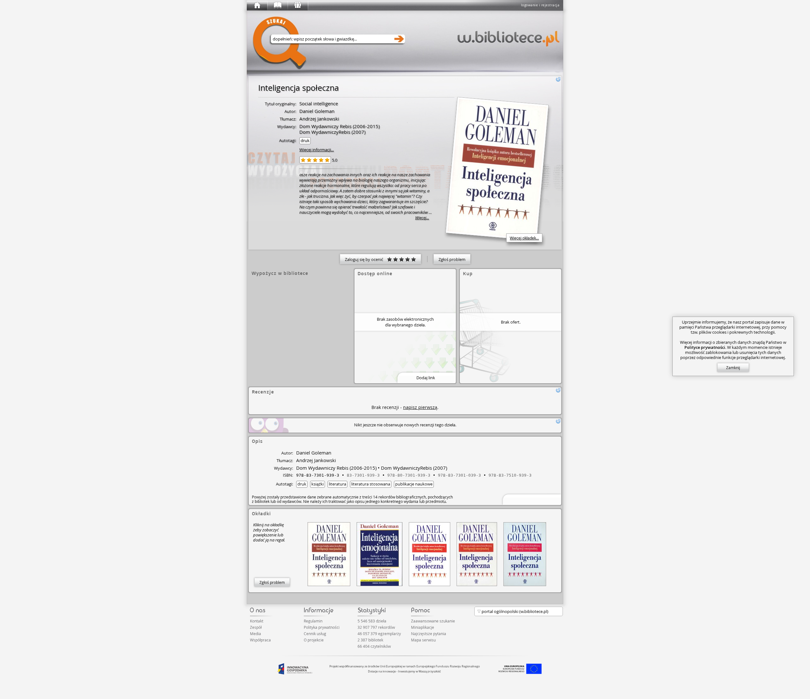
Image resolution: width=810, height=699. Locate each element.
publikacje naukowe (414, 484)
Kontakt (256, 620)
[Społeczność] (297, 5)
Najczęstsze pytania (428, 633)
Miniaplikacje (422, 627)
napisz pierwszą (420, 407)
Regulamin (313, 620)
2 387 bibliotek (370, 639)
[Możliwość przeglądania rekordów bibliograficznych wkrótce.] (531, 499)
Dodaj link (425, 377)
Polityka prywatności (322, 627)
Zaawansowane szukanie (433, 620)
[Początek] (257, 5)
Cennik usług (315, 633)
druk (305, 140)
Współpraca (260, 639)
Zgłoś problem (452, 259)
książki (317, 484)
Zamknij (733, 367)
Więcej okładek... (524, 237)
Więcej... (422, 217)
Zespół (256, 627)
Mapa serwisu (423, 639)
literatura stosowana (370, 484)
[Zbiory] (277, 5)
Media (255, 633)
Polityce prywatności (704, 347)
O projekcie (314, 639)
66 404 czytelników (374, 646)
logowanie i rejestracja (540, 5)
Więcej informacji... (316, 149)
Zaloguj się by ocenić (366, 259)
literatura (337, 484)
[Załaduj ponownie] (558, 79)
